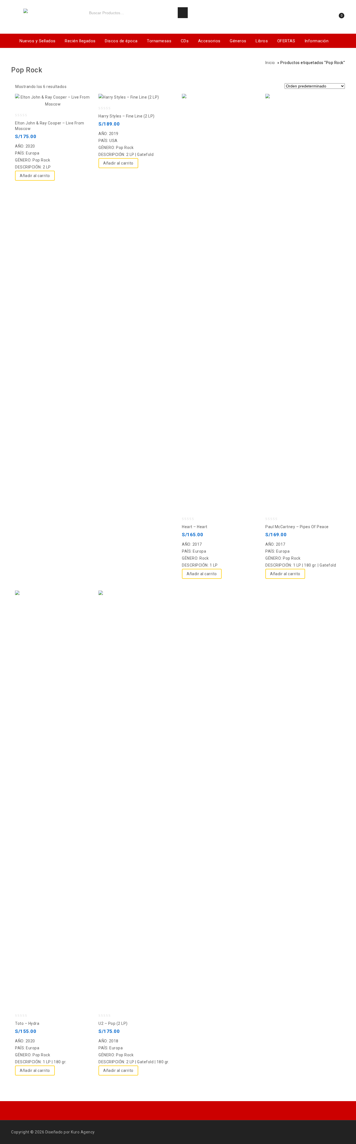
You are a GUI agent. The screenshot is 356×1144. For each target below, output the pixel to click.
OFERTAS (286, 40)
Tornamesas (159, 40)
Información (317, 40)
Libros (262, 40)
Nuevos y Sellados (37, 40)
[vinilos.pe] (44, 11)
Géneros (238, 40)
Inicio (270, 62)
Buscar (183, 12)
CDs (185, 40)
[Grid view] (74, 87)
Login (319, 17)
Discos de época (121, 40)
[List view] (83, 87)
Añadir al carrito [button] (35, 175)
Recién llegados (80, 40)
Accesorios (209, 40)
